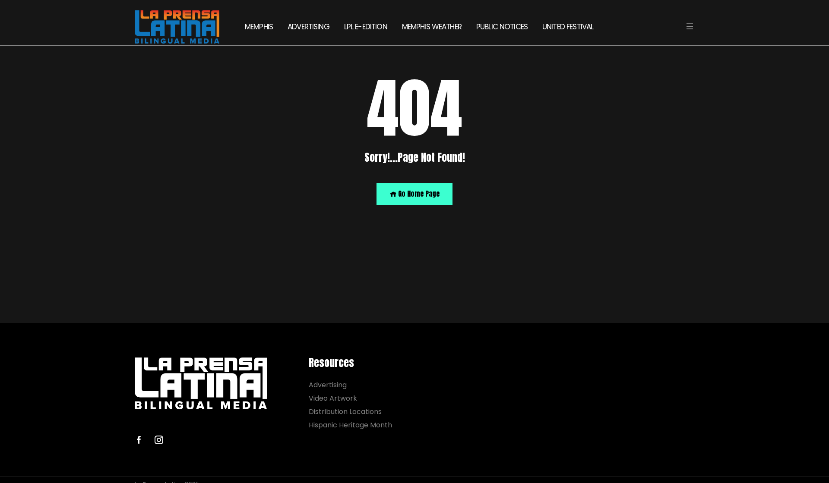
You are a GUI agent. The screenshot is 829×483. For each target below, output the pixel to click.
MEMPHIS (259, 27)
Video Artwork (333, 398)
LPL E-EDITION (365, 27)
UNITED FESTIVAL (567, 27)
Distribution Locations (345, 412)
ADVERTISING (308, 27)
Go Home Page (418, 193)
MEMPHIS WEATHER (432, 27)
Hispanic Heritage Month (350, 425)
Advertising (328, 385)
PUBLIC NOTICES (502, 27)
